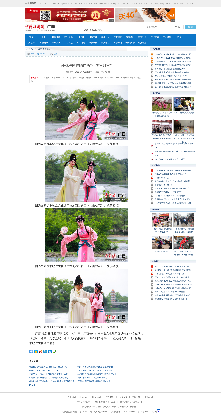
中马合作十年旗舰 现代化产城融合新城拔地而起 (48, 378)
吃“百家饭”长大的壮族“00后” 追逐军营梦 (171, 76)
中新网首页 (30, 3)
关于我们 (71, 397)
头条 (44, 37)
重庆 (50, 3)
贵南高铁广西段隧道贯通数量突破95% (170, 69)
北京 (45, 3)
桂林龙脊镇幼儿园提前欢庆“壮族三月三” (45, 370)
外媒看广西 (130, 43)
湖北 (96, 3)
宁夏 (141, 3)
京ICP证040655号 (101, 412)
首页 (31, 37)
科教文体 (93, 37)
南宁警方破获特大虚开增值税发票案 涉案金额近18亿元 (184, 138)
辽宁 (128, 3)
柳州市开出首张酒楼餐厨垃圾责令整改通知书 (95, 367)
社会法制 (81, 37)
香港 (176, 3)
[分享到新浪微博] (41, 351)
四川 (171, 3)
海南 (80, 3)
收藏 (55, 54)
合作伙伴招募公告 (162, 178)
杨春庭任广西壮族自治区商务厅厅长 (169, 192)
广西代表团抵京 (161, 251)
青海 (146, 3)
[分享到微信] (55, 351)
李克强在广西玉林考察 (164, 185)
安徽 (39, 3)
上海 (166, 3)
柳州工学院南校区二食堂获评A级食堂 (92, 378)
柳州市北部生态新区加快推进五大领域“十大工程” (48, 374)
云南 (192, 3)
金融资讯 (44, 43)
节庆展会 (93, 43)
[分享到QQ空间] (36, 351)
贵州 (65, 3)
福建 (55, 3)
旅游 (179, 37)
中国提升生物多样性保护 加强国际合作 (170, 196)
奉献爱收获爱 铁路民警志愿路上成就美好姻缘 (173, 83)
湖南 (101, 3)
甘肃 (60, 3)
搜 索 (190, 27)
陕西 (161, 3)
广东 (70, 3)
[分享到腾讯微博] (45, 351)
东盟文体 (154, 37)
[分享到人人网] (50, 351)
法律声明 (136, 397)
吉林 (123, 3)
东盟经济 (130, 37)
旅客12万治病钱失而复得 (184, 113)
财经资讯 (68, 37)
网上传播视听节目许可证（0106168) (76, 412)
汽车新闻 (56, 43)
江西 (118, 3)
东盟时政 (118, 37)
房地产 (31, 43)
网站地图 (149, 397)
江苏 (113, 3)
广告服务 (110, 397)
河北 (85, 3)
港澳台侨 (105, 37)
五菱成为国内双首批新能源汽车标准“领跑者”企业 (97, 374)
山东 (151, 3)
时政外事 (56, 37)
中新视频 (68, 43)
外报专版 (142, 43)
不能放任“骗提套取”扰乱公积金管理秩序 (170, 174)
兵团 (187, 3)
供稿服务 (123, 397)
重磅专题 (118, 43)
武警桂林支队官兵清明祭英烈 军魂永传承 (93, 381)
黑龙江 (107, 3)
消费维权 (105, 43)
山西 (156, 3)
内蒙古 (134, 3)
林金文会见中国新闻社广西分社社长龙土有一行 (48, 367)
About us (83, 397)
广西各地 (167, 37)
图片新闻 (81, 43)
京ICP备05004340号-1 (147, 412)
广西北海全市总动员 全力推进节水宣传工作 (94, 370)
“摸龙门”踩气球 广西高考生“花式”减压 (170, 159)
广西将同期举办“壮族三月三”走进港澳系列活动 (173, 61)
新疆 (181, 3)
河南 (91, 3)
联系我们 (96, 397)
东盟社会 (142, 37)
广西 (75, 3)
